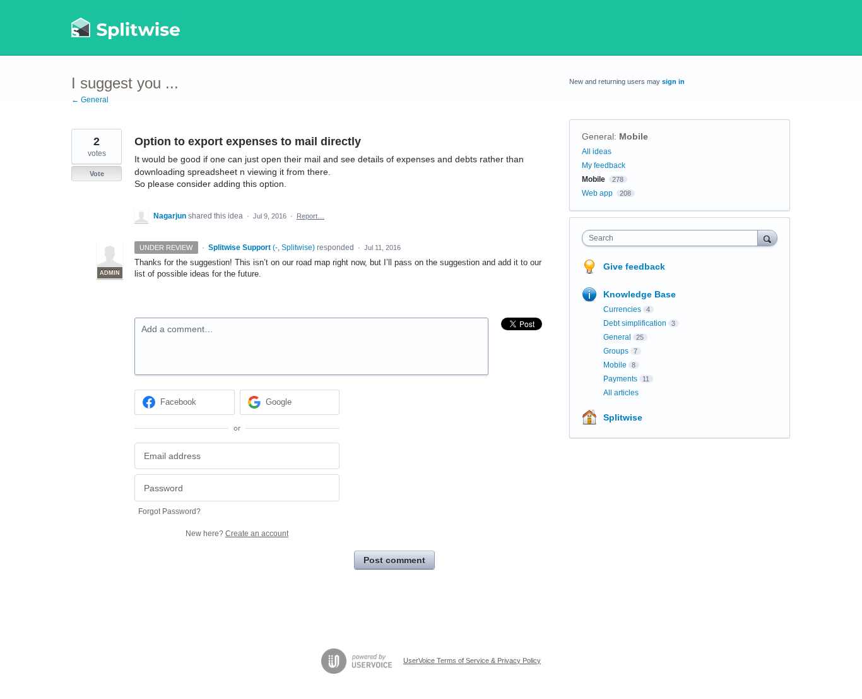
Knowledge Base (639, 294)
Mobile (633, 136)
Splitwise (622, 417)
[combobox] (673, 238)
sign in (673, 81)
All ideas (596, 151)
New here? (237, 533)
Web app (597, 193)
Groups (616, 351)
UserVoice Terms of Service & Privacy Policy (472, 660)
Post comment (394, 560)
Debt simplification (634, 323)
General (598, 136)
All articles (621, 392)
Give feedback (634, 266)
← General (90, 99)
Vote (97, 173)
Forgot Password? (169, 511)
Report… (310, 216)
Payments (620, 378)
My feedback (603, 165)
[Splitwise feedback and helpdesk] (126, 28)
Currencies (622, 309)
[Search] (767, 238)
